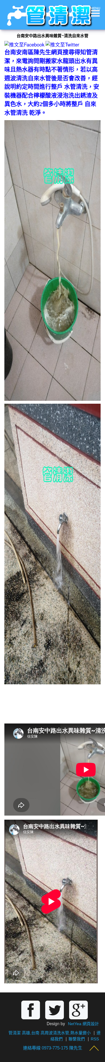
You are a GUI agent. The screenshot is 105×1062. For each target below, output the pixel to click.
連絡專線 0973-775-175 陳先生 (52, 1047)
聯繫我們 (77, 1039)
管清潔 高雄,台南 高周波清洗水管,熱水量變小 (49, 1032)
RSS (95, 1039)
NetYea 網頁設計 (83, 1023)
